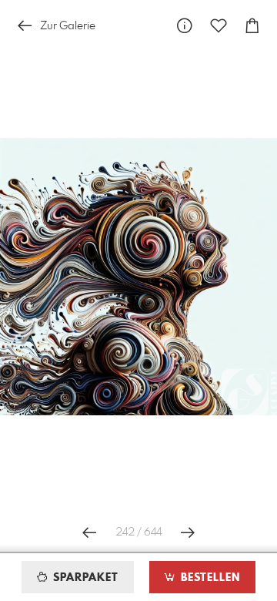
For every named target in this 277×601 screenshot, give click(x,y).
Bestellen (208, 577)
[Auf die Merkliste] (218, 25)
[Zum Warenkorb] (252, 25)
